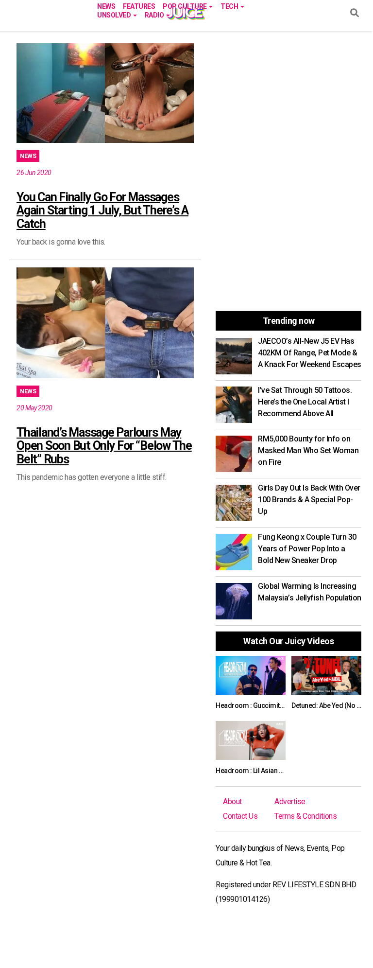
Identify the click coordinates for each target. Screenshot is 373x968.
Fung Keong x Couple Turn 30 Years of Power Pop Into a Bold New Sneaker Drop (307, 548)
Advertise (289, 801)
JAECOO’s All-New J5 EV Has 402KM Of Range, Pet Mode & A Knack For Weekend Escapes (309, 352)
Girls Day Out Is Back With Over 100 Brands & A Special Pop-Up (309, 499)
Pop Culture (185, 5)
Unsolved (114, 14)
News (106, 5)
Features (139, 5)
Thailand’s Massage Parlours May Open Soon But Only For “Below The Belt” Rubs (104, 445)
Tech (229, 5)
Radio (155, 14)
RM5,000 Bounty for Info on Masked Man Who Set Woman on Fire (308, 450)
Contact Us (240, 816)
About (232, 801)
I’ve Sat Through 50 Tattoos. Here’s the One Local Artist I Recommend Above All (305, 402)
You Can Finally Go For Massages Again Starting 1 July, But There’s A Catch (102, 210)
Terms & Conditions (305, 816)
